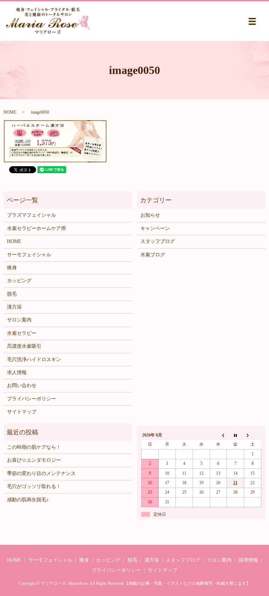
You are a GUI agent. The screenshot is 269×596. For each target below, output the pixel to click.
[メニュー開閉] (252, 21)
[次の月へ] (252, 435)
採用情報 (248, 560)
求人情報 (17, 372)
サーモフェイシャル (29, 254)
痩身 (12, 267)
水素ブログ (152, 254)
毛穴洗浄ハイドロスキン (34, 359)
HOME (10, 112)
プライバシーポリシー (31, 398)
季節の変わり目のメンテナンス (41, 473)
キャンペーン (155, 228)
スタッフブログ (157, 241)
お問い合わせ (21, 385)
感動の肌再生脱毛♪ (28, 499)
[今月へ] (235, 435)
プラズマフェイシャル (31, 215)
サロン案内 (19, 320)
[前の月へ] (218, 435)
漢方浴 (14, 307)
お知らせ (150, 215)
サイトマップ (21, 411)
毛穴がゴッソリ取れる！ (34, 486)
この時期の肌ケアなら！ (34, 447)
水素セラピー (21, 333)
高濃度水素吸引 (24, 346)
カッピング (19, 280)
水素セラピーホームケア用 (36, 228)
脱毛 (12, 294)
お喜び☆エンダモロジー (34, 460)
